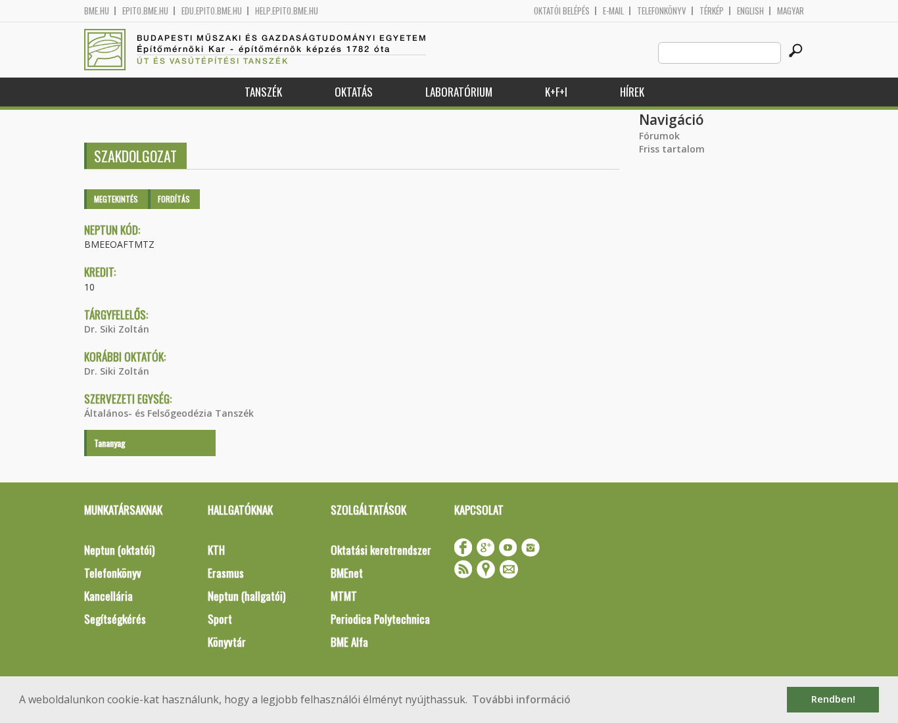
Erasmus (226, 573)
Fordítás (174, 198)
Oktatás (354, 91)
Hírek (632, 91)
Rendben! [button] (833, 699)
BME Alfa (349, 642)
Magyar (790, 11)
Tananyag (110, 443)
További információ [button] (521, 699)
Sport (220, 619)
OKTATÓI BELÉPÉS (562, 11)
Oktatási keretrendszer (381, 550)
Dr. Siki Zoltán (116, 329)
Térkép (711, 11)
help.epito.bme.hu (286, 11)
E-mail (613, 11)
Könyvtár (227, 642)
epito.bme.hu (145, 11)
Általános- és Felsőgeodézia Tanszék (169, 413)
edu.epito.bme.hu (211, 11)
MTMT (344, 596)
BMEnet (347, 573)
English (750, 11)
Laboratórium (458, 91)
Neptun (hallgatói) (246, 596)
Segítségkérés (115, 619)
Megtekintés (116, 198)
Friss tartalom (672, 149)
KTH (216, 550)
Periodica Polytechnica (380, 619)
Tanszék (263, 91)
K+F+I (556, 91)
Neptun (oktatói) (119, 550)
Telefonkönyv (661, 11)
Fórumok (659, 135)
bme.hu (96, 11)
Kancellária (108, 596)
